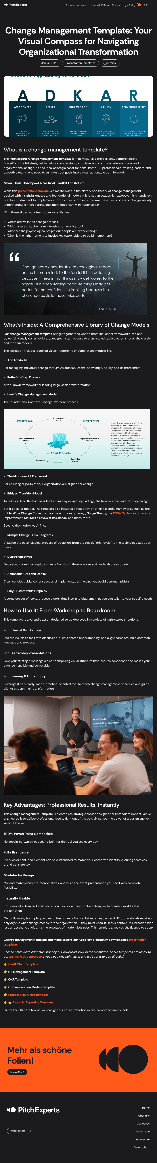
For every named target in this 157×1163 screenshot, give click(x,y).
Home (146, 1108)
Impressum (143, 1139)
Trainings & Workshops (100, 5)
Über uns (116, 5)
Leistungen (81, 5)
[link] (130, 5)
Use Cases (70, 5)
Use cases (143, 1123)
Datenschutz (142, 1147)
